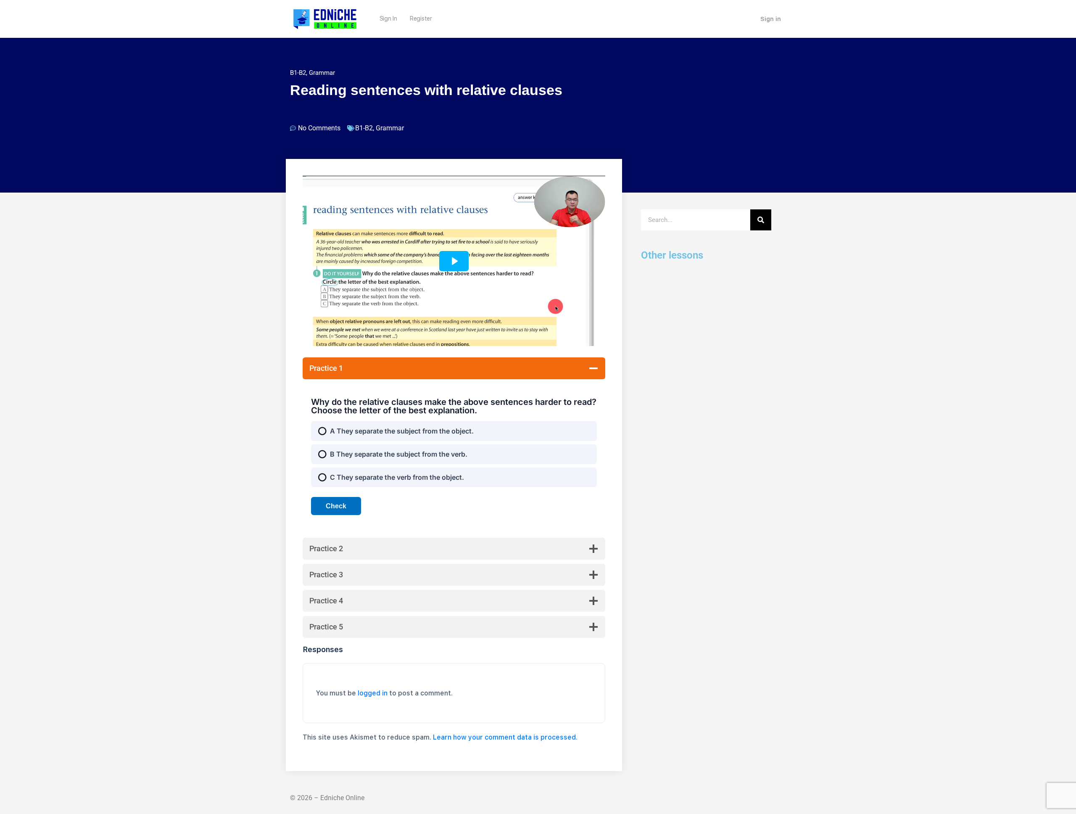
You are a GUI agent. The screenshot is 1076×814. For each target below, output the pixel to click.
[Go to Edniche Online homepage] (325, 18)
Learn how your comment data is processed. (505, 737)
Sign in (770, 19)
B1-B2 (298, 73)
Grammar (322, 73)
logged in (373, 693)
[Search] (760, 219)
